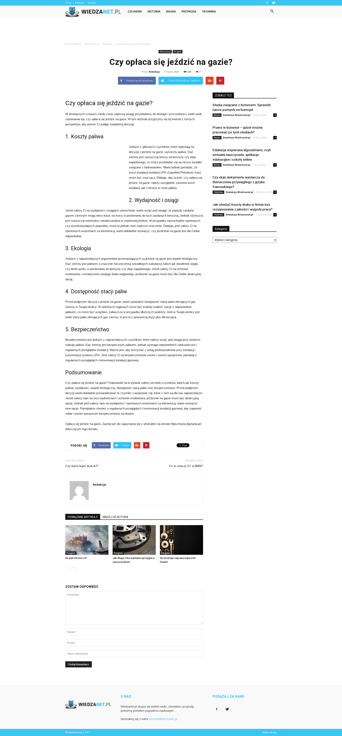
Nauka (171, 11)
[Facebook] (267, 3)
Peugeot (177, 51)
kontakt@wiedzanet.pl (163, 719)
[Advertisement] (171, 31)
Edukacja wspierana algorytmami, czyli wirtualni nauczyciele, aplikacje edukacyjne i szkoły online (242, 154)
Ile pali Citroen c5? (76, 558)
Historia (154, 11)
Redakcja (154, 71)
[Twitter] (274, 3)
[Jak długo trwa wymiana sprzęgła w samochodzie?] (134, 540)
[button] (272, 11)
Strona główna (73, 44)
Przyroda (188, 11)
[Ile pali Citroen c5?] (86, 540)
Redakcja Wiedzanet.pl (236, 114)
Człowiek (135, 11)
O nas (68, 2)
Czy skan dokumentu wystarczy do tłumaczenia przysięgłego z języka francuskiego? (239, 182)
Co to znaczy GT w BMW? (186, 466)
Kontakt (92, 2)
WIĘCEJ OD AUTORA (115, 517)
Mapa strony (270, 732)
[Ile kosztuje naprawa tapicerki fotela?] (181, 540)
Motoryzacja (165, 51)
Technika (209, 11)
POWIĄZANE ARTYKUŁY (83, 517)
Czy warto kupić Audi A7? (82, 466)
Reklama (79, 2)
